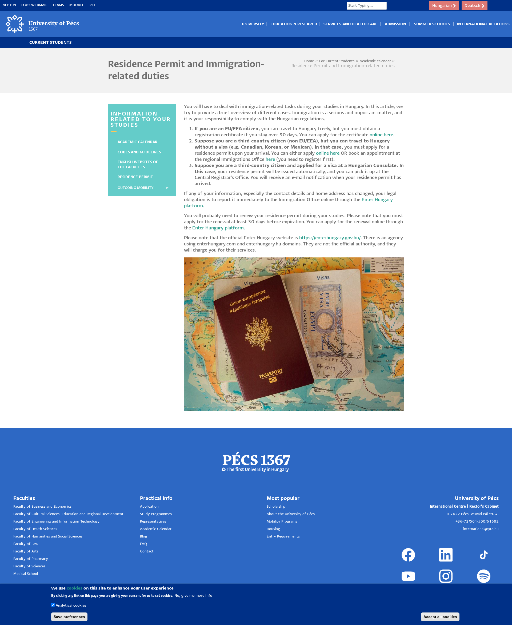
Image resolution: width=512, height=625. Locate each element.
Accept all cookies (440, 617)
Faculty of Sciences (29, 566)
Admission (395, 24)
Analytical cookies (71, 605)
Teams (58, 5)
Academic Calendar (155, 529)
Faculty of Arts (25, 551)
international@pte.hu (481, 529)
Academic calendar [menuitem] (137, 142)
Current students (50, 43)
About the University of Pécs (291, 514)
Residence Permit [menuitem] (135, 177)
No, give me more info (193, 595)
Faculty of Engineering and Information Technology (56, 521)
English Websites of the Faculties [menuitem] (138, 165)
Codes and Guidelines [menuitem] (139, 152)
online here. (382, 135)
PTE (93, 5)
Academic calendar (375, 61)
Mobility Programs (282, 521)
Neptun (9, 5)
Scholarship (276, 506)
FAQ (143, 544)
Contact (147, 551)
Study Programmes (156, 514)
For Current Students (336, 61)
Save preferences (69, 617)
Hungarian (442, 6)
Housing (273, 529)
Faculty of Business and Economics (42, 506)
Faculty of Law (25, 544)
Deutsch (472, 6)
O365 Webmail (34, 5)
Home (309, 61)
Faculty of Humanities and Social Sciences (47, 536)
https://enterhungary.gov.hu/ (330, 238)
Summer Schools (432, 24)
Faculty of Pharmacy (30, 559)
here (270, 159)
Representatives (153, 521)
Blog (143, 536)
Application (149, 506)
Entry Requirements (283, 536)
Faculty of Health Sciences (35, 529)
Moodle (76, 5)
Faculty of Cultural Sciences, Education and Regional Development (68, 514)
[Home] (42, 24)
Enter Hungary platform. (218, 228)
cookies (74, 588)
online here (327, 153)
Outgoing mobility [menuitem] (132, 189)
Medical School (25, 574)
